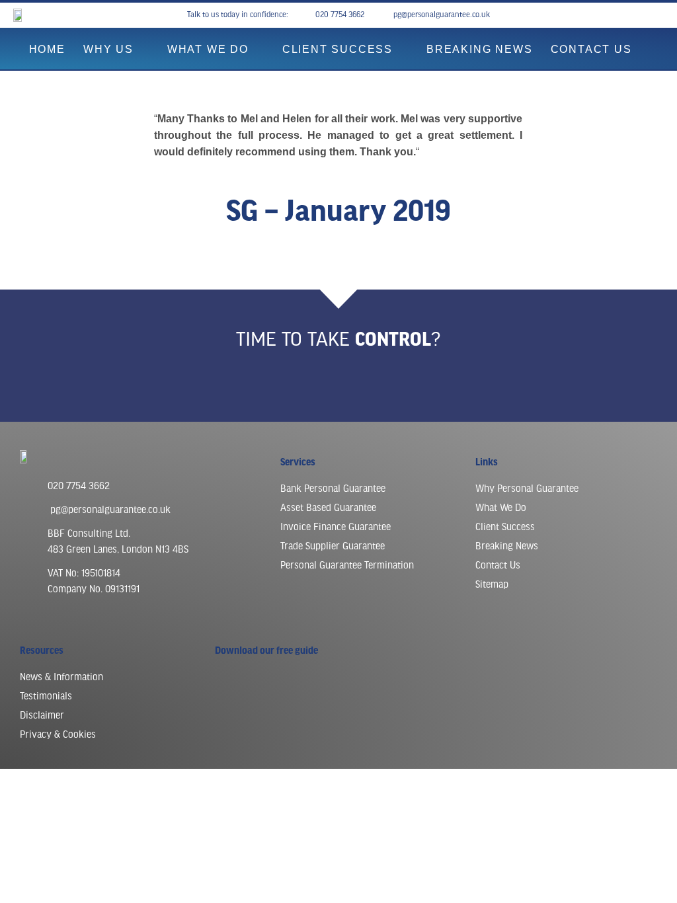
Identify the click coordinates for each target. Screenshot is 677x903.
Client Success (337, 49)
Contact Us (591, 49)
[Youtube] (632, 15)
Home (47, 49)
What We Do (208, 49)
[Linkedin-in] (645, 15)
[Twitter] (658, 15)
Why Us (108, 49)
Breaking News (479, 49)
